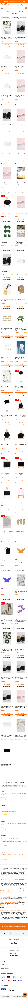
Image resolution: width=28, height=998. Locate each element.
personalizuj (21, 44)
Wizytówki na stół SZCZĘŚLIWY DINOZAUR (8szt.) (20, 329)
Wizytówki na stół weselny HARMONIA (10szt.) (6, 736)
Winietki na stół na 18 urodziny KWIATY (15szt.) (20, 67)
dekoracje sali (13, 916)
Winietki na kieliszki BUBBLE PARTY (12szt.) (7, 300)
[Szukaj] (26, 8)
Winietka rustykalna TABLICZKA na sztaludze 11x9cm (6, 504)
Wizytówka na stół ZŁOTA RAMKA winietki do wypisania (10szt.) (20, 242)
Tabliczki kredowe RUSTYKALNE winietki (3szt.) (7, 561)
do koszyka (7, 44)
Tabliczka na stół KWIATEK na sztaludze (6, 445)
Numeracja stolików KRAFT (20, 299)
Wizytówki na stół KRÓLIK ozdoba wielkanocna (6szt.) (20, 736)
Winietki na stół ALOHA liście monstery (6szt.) (7, 241)
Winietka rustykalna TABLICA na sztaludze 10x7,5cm (7, 474)
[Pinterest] (10, 935)
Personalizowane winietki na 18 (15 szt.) (8, 897)
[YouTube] (23, 935)
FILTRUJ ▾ (7, 11)
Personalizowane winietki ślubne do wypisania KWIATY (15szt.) (7, 184)
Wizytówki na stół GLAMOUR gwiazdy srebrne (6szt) (21, 591)
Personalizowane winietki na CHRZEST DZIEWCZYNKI (21, 707)
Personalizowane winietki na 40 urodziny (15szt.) (7, 270)
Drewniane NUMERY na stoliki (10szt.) (6, 358)
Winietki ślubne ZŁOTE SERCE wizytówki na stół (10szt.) (6, 68)
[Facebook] (4, 935)
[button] (17, 4)
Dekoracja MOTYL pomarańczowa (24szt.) (19, 561)
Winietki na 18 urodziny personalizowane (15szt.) (20, 125)
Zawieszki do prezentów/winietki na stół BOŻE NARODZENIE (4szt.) (6, 649)
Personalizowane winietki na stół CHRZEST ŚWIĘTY (21, 678)
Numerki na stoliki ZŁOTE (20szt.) (6, 387)
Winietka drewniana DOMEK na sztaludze (21, 445)
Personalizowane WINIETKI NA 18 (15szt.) (20, 38)
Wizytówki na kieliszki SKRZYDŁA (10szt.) (19, 358)
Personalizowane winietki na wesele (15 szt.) (21, 154)
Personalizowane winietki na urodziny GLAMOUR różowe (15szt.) (21, 213)
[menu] (2, 8)
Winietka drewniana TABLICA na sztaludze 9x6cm (21, 474)
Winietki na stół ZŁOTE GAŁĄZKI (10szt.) (5, 154)
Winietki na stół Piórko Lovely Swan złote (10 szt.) (10, 895)
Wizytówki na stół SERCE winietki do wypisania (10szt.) (7, 96)
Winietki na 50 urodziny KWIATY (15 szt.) (20, 96)
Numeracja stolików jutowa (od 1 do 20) (6, 329)
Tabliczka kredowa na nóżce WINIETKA (6, 416)
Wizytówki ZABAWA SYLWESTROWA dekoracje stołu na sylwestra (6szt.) (20, 620)
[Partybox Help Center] (14, 958)
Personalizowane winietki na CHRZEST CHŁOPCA (7, 678)
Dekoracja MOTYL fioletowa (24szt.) (6, 590)
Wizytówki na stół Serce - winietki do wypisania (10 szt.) (11, 904)
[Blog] (14, 946)
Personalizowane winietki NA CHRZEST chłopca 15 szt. (7, 707)
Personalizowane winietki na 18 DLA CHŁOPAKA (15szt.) (7, 125)
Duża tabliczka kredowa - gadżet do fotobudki (6, 765)
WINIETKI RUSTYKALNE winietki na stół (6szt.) (20, 532)
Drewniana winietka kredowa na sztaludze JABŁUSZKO (21, 416)
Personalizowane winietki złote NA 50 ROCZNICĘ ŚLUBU (20, 649)
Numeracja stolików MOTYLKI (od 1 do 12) (7, 532)
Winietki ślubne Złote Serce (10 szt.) (7, 899)
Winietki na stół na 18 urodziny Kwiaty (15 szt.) (9, 902)
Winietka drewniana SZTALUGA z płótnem (19, 503)
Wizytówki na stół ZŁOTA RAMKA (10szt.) (20, 183)
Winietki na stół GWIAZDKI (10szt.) (20, 270)
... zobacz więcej (23, 19)
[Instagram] (16, 935)
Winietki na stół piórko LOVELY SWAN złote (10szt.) (7, 38)
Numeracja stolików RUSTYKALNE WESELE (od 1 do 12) (7, 620)
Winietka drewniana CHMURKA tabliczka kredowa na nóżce (21, 388)
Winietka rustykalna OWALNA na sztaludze (5, 212)
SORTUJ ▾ (21, 11)
